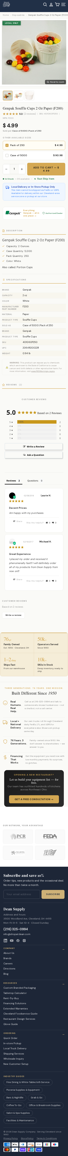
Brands (7, 958)
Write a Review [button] (35, 446)
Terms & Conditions (47, 1138)
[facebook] (18, 941)
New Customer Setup (16, 1064)
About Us (8, 953)
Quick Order (10, 1038)
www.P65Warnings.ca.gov (43, 371)
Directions (9, 968)
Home (6, 15)
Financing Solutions (14, 1003)
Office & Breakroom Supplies (45, 1105)
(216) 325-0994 (15, 929)
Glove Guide (10, 1024)
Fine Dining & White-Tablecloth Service (28, 1082)
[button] (48, 522)
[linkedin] (5, 941)
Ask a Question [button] (35, 454)
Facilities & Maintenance (20, 1120)
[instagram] (24, 941)
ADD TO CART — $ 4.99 (46, 169)
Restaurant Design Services (19, 1018)
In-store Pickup (12, 1043)
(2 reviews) (30, 114)
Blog (6, 973)
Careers (8, 963)
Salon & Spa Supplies (18, 1112)
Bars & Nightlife (14, 1097)
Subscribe (53, 894)
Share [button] (19, 521)
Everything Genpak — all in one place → (31, 213)
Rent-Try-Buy (11, 998)
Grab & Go (36, 1097)
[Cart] (57, 4)
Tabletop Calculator (15, 993)
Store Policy (27, 1138)
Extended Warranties (15, 1008)
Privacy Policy (10, 1138)
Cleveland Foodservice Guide (20, 1013)
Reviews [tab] (11, 480)
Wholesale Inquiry (13, 1058)
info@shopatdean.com (16, 934)
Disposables (18, 15)
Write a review (13, 615)
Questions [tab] (32, 480)
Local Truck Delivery (15, 1048)
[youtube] (12, 941)
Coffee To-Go (13, 1105)
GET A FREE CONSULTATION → (34, 799)
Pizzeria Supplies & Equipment (23, 1089)
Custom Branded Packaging (19, 987)
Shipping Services (13, 1053)
